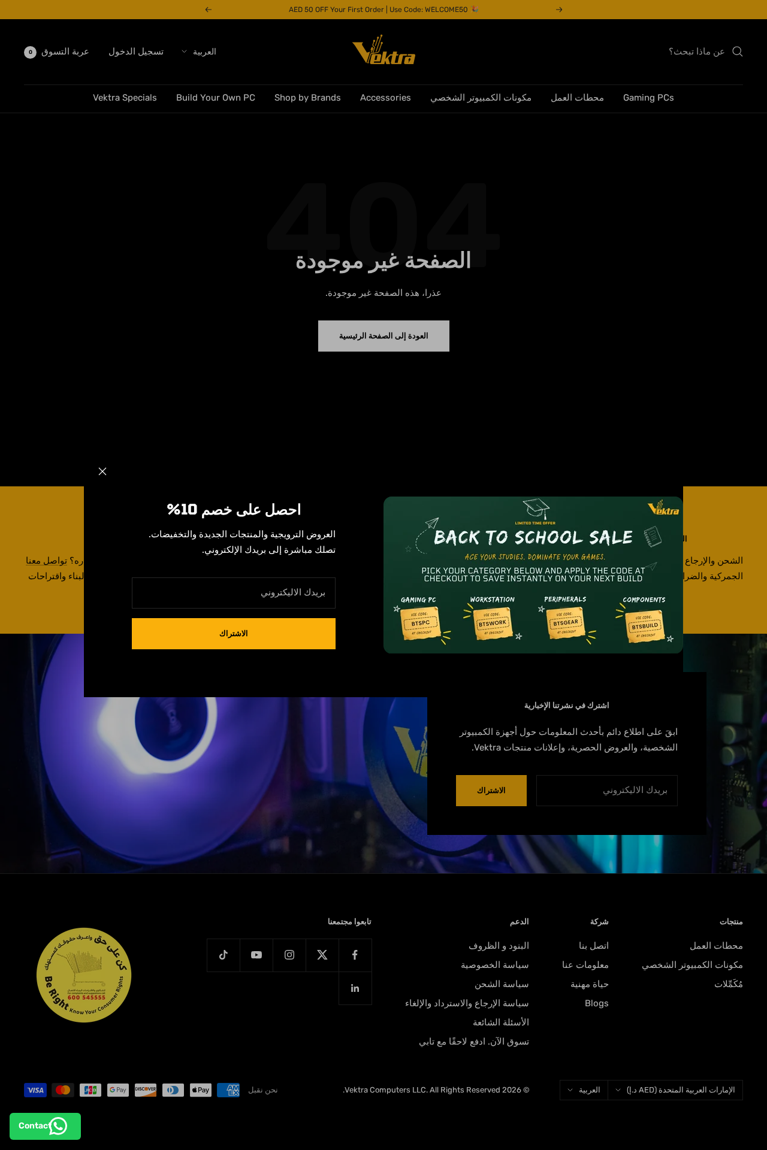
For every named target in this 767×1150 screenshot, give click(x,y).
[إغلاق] (102, 471)
